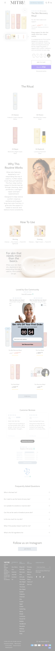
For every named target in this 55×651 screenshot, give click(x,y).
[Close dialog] (42, 305)
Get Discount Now (27, 344)
